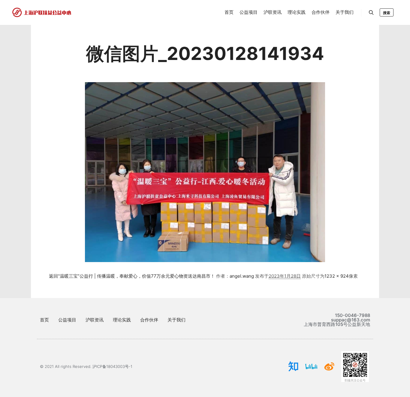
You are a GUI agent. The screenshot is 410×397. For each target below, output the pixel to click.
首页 (44, 320)
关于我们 (176, 320)
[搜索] (371, 12)
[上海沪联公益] (42, 12)
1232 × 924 (336, 276)
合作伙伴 (149, 320)
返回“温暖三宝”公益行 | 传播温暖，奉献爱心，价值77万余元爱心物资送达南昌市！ (132, 276)
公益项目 (67, 320)
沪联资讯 (95, 320)
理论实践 (122, 320)
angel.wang (242, 276)
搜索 (386, 12)
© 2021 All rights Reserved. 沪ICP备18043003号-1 (86, 366)
